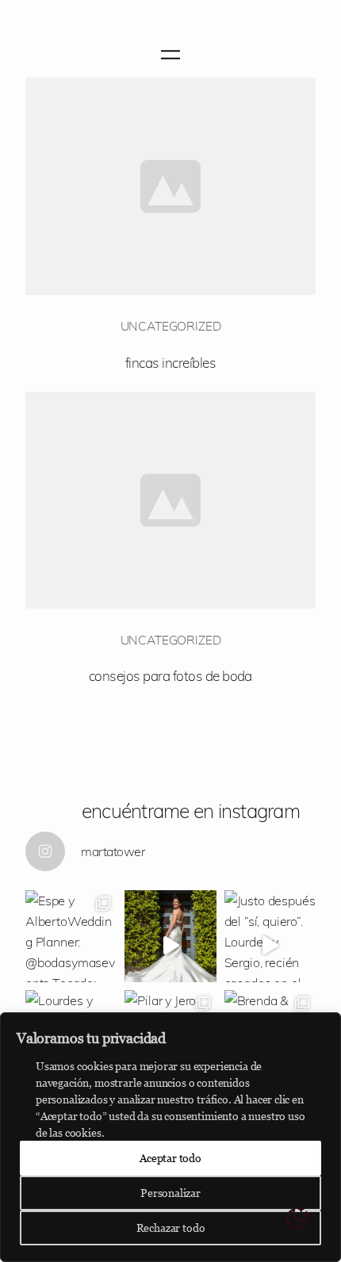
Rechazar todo (170, 1227)
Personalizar (170, 1192)
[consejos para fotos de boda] (170, 500)
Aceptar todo (170, 1157)
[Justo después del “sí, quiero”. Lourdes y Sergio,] (270, 935)
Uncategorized (171, 326)
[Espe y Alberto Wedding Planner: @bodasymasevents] (71, 935)
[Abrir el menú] (170, 54)
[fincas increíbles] (170, 186)
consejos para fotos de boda (170, 675)
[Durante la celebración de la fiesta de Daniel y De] (170, 935)
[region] (170, 1137)
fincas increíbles (170, 362)
